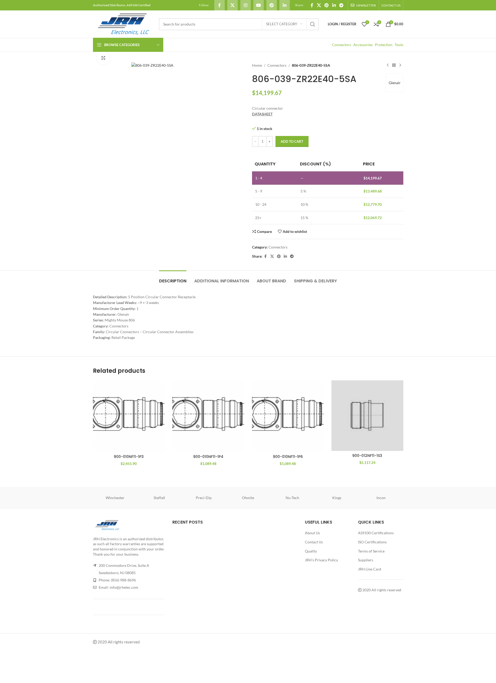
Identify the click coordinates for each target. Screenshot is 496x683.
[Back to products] (394, 65)
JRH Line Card (369, 569)
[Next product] (400, 65)
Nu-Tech (292, 497)
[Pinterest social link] (271, 5)
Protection (383, 44)
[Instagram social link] (245, 5)
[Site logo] (123, 23)
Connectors (341, 44)
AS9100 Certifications (376, 533)
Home (257, 65)
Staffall (159, 497)
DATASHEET (262, 114)
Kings (336, 497)
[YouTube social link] (258, 5)
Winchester (115, 497)
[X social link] (232, 5)
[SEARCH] (313, 24)
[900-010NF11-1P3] (129, 416)
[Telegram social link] (341, 5)
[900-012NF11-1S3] (367, 415)
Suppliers (365, 560)
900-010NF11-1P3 (129, 456)
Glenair (395, 82)
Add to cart (292, 141)
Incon (381, 497)
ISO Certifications (372, 542)
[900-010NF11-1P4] (208, 416)
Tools (399, 44)
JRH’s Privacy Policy (321, 560)
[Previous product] (388, 65)
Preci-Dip (204, 497)
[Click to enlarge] (103, 57)
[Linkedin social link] (284, 5)
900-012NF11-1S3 (367, 455)
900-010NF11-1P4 (208, 456)
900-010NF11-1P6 (288, 456)
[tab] (172, 278)
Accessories (363, 44)
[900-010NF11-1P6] (288, 416)
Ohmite (248, 497)
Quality (311, 551)
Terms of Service (371, 551)
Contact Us (314, 542)
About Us (312, 533)
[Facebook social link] (219, 5)
